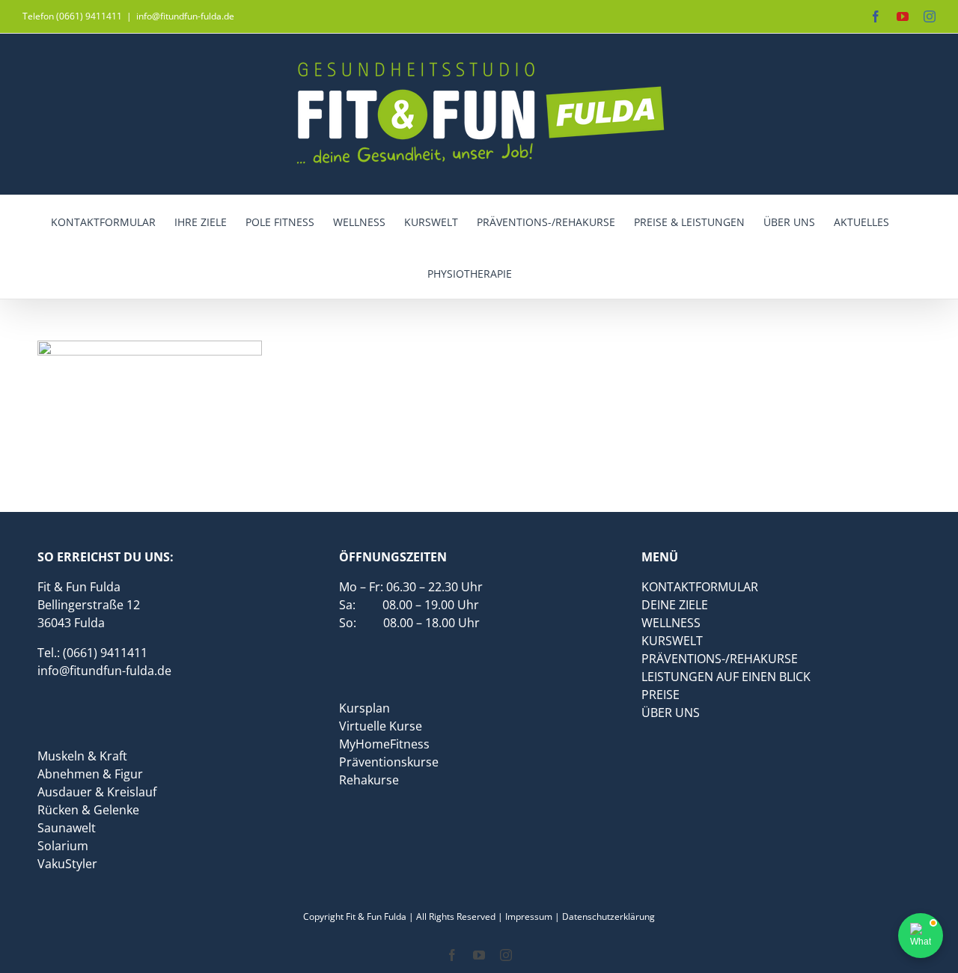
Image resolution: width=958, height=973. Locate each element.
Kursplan (364, 708)
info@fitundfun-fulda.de (185, 16)
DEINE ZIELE (674, 605)
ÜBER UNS (670, 712)
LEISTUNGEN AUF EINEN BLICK (726, 676)
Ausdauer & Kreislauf (96, 792)
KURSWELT (672, 640)
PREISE (660, 694)
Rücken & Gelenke (88, 810)
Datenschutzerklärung (608, 916)
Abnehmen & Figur (90, 774)
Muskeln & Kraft (82, 756)
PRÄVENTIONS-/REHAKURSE (719, 658)
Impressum (528, 916)
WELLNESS (671, 622)
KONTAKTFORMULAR (699, 587)
